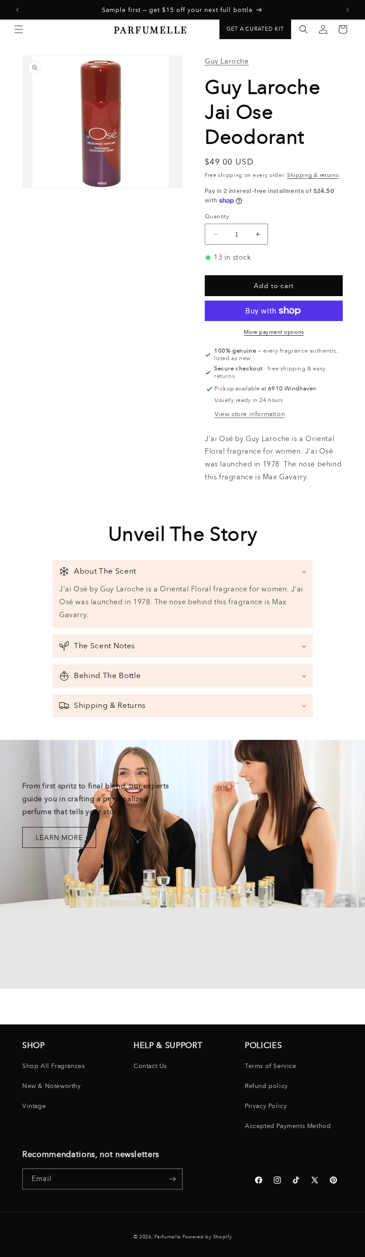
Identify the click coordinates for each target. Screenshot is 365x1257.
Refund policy (266, 1086)
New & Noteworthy (51, 1086)
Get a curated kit (255, 29)
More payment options (274, 332)
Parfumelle (167, 1237)
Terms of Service (270, 1066)
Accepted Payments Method (288, 1126)
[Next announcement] (347, 10)
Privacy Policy (266, 1106)
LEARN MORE (59, 838)
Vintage (34, 1106)
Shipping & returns (313, 175)
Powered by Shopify (207, 1237)
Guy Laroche (227, 61)
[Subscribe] (172, 1179)
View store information (250, 414)
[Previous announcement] (17, 10)
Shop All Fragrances (53, 1066)
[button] (18, 29)
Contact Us (150, 1066)
